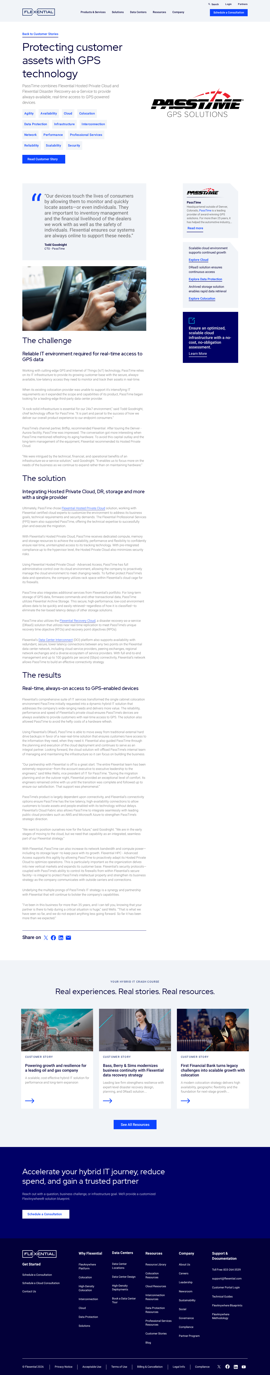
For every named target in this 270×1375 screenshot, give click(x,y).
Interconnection (88, 1299)
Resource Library (155, 1264)
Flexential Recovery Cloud (77, 621)
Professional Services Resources (158, 1322)
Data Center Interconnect (56, 640)
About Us (184, 1264)
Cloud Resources (155, 1286)
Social (182, 1309)
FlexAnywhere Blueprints (227, 1305)
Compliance (186, 1327)
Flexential (38, 12)
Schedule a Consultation (228, 12)
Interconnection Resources (155, 1297)
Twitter (219, 1367)
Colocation (85, 1277)
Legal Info (179, 1366)
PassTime (205, 210)
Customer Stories (156, 1333)
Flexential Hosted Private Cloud (83, 508)
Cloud (82, 1308)
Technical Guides (222, 1296)
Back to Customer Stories (40, 34)
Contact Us (29, 1291)
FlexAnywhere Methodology (220, 1316)
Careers (183, 1273)
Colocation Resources (152, 1275)
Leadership (186, 1282)
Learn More (198, 354)
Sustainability (187, 1300)
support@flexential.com (227, 1278)
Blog (148, 1342)
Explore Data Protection (205, 279)
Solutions (84, 1325)
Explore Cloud (198, 260)
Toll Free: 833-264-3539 (226, 1269)
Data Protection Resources (155, 1309)
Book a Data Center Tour (124, 1300)
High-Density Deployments (120, 1287)
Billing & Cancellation (150, 1366)
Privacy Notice (63, 1366)
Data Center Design (124, 1276)
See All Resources (135, 1124)
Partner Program (189, 1335)
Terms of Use (119, 1366)
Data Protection (88, 1316)
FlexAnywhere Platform (87, 1266)
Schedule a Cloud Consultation (41, 1283)
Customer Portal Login (226, 1287)
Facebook (227, 1366)
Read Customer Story (42, 159)
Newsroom (185, 1291)
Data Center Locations (119, 1265)
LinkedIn (236, 1367)
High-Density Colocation (86, 1288)
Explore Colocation (202, 298)
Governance (186, 1318)
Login (228, 4)
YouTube (244, 1367)
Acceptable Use (91, 1366)
